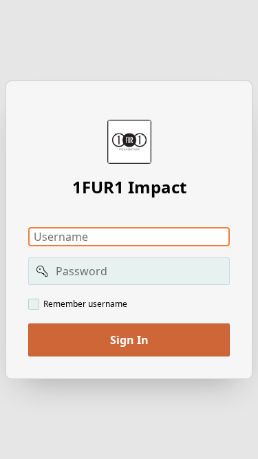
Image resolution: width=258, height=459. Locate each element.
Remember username (85, 304)
